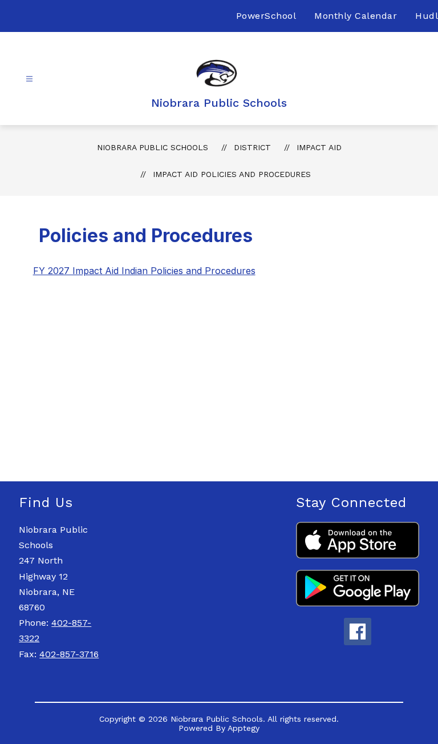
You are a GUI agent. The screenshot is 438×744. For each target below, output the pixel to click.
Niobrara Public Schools (152, 147)
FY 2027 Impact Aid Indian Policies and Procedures (144, 270)
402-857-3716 (69, 654)
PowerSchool (266, 15)
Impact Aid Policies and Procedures (232, 174)
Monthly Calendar (355, 15)
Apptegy (243, 728)
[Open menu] (29, 79)
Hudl (426, 15)
